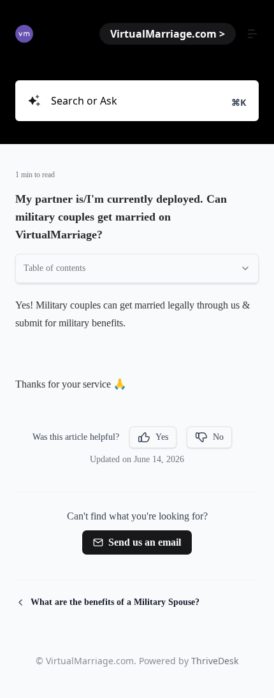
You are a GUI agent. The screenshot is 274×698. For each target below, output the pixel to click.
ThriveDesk (214, 661)
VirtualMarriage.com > (167, 34)
